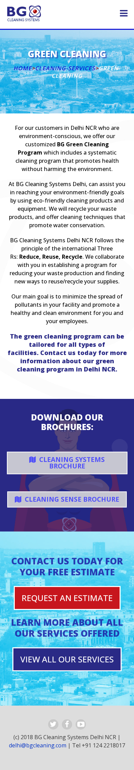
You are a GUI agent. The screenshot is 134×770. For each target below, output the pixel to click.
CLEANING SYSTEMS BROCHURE (71, 462)
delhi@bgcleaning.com (37, 745)
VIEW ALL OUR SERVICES (67, 659)
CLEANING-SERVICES (65, 68)
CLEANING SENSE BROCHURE (71, 499)
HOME (22, 68)
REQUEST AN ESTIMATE (67, 597)
